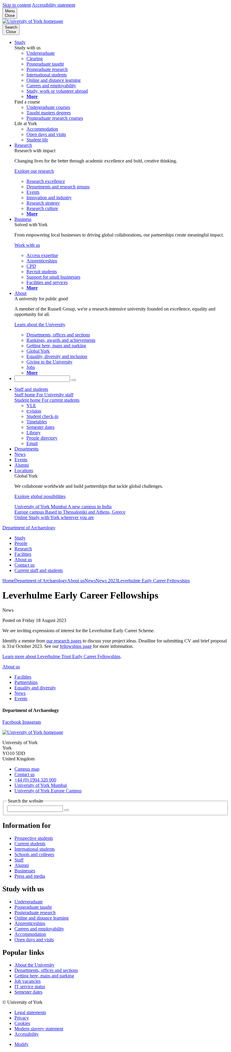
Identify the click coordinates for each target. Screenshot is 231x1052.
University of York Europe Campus (48, 790)
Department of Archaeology (28, 527)
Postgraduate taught (33, 907)
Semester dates (28, 992)
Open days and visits (34, 939)
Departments (26, 448)
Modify (21, 1044)
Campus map (26, 769)
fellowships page (76, 646)
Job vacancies (27, 981)
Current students (29, 843)
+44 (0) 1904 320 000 (35, 779)
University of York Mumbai (40, 785)
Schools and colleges (34, 854)
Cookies (22, 1023)
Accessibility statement (53, 5)
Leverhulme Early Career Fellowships (154, 580)
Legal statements (30, 1012)
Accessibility (26, 1034)
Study (20, 42)
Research (23, 145)
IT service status (29, 986)
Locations (23, 470)
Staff (18, 859)
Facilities (22, 554)
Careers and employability (39, 928)
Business (22, 219)
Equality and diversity (35, 687)
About (20, 293)
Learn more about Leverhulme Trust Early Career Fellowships (61, 656)
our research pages (64, 640)
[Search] (73, 380)
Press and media (29, 876)
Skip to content (16, 5)
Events (20, 459)
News (20, 454)
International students (34, 849)
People (20, 543)
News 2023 (107, 580)
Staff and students (31, 389)
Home (8, 580)
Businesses (24, 870)
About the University (34, 964)
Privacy (21, 1017)
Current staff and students (38, 570)
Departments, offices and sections (46, 970)
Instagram (31, 722)
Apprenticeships (29, 923)
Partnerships (26, 682)
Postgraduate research (35, 912)
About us (23, 559)
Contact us (24, 565)
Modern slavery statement (38, 1028)
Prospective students (33, 838)
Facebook (12, 722)
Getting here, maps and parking (44, 975)
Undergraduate (28, 901)
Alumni (21, 465)
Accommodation (30, 934)
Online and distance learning (41, 917)
